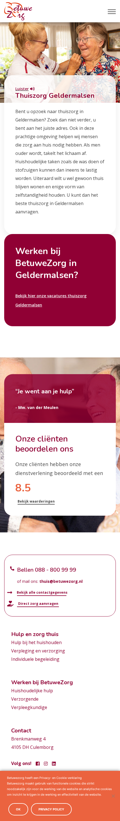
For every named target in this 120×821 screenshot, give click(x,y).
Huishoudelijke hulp (32, 691)
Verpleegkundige (29, 707)
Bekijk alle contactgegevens (42, 592)
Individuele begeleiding (35, 659)
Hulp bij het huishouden (36, 642)
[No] (113, 796)
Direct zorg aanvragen (37, 603)
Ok (18, 809)
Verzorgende (25, 699)
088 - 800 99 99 (55, 570)
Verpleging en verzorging (38, 651)
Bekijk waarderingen (36, 501)
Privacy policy (51, 809)
